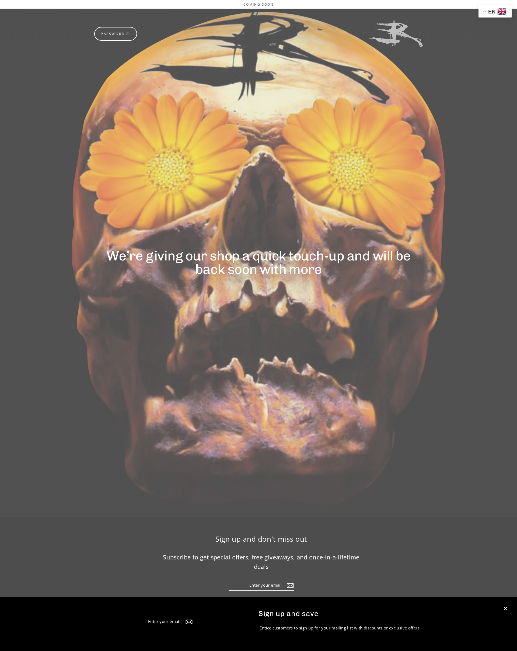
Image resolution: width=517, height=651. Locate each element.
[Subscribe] (188, 621)
